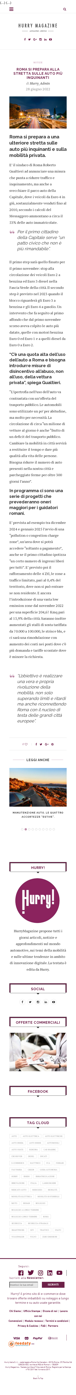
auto (14, 1136)
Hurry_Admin (40, 83)
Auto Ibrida (17, 1143)
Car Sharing (50, 1149)
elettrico (35, 1163)
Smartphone (17, 1230)
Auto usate (17, 1149)
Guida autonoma (48, 1169)
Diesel (31, 1156)
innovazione (18, 1183)
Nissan (26, 1203)
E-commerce (17, 1163)
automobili (53, 1143)
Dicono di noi (50, 1311)
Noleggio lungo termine (24, 1216)
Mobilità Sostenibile (48, 1196)
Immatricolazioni (45, 1176)
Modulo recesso (34, 1321)
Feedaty (19, 1344)
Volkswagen (17, 1236)
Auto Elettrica (31, 1136)
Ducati (43, 1156)
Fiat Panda (16, 1169)
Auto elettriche (54, 1136)
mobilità (52, 1190)
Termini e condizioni (56, 1321)
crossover (16, 1156)
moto (14, 1203)
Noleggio (40, 1203)
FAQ (43, 1326)
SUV (32, 1230)
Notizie (38, 62)
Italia (33, 1183)
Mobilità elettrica (21, 1196)
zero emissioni (49, 1236)
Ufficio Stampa (31, 1311)
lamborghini (49, 1183)
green (31, 1169)
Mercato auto (19, 1190)
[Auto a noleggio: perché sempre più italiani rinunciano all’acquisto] (38, 1052)
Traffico (44, 1230)
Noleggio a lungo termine (25, 1210)
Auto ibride (35, 1143)
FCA (48, 1163)
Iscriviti (53, 1284)
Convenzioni (15, 1321)
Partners (53, 1326)
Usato (58, 1230)
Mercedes (37, 1190)
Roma (46, 1216)
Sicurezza (16, 1223)
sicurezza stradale (38, 1223)
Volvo (33, 1236)
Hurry (14, 1176)
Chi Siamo (15, 1311)
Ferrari (60, 1163)
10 (54, 829)
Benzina (33, 1149)
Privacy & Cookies (28, 1326)
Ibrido (27, 1176)
